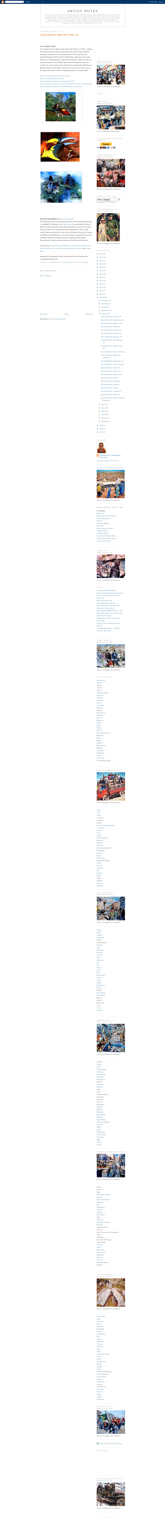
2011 (101, 294)
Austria (99, 703)
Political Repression (104, 518)
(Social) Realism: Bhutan (109, 378)
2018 (101, 274)
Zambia (99, 1396)
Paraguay (100, 1202)
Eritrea (99, 863)
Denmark (100, 840)
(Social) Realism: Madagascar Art (112, 320)
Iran (98, 962)
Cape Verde (101, 758)
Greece (99, 932)
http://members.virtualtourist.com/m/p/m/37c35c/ (57, 81)
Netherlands (101, 1132)
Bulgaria (100, 743)
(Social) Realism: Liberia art (110, 371)
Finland (99, 873)
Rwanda (99, 1224)
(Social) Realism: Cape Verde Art (112, 364)
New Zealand (101, 1134)
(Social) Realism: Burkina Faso (111, 374)
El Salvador (101, 858)
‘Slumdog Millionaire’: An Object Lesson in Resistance (108, 629)
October (104, 307)
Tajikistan (100, 1341)
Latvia (99, 1008)
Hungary (100, 952)
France (99, 875)
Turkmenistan (101, 1361)
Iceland (99, 955)
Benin (99, 725)
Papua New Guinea (103, 1199)
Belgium (100, 720)
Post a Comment (45, 275)
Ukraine (99, 1369)
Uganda (99, 1366)
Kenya (99, 987)
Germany (100, 885)
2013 (101, 287)
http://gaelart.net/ (65, 224)
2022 (101, 260)
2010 (101, 297)
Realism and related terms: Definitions (110, 593)
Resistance (100, 513)
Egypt (99, 855)
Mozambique (101, 1119)
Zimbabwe (100, 1399)
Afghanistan (101, 680)
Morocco (100, 1117)
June (103, 408)
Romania (100, 1219)
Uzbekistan (101, 1381)
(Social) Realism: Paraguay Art (111, 336)
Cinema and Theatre (104, 541)
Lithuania (100, 1072)
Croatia (99, 830)
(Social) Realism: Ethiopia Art (111, 333)
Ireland (99, 967)
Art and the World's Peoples (106, 590)
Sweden (99, 1331)
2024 (101, 254)
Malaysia (100, 1084)
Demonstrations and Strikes (106, 516)
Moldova (100, 1107)
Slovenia (100, 1260)
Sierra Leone (101, 1252)
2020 (101, 267)
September (105, 310)
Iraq (98, 965)
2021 (101, 264)
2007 (101, 432)
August (104, 314)
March (103, 418)
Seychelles (100, 1250)
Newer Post (44, 314)
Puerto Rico (101, 1214)
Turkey (99, 1359)
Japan (99, 980)
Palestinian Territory (104, 1194)
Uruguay (100, 1379)
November (105, 303)
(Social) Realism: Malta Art (110, 326)
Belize (99, 723)
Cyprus (99, 835)
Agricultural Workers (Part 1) (107, 536)
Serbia (99, 1247)
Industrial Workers (103, 523)
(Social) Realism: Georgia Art (111, 330)
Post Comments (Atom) (58, 319)
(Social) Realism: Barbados (110, 384)
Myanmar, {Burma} (103, 1122)
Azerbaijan (100, 705)
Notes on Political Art (104, 600)
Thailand (100, 1346)
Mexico (99, 1102)
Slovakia (100, 1257)
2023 (101, 257)
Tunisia (99, 1356)
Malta (99, 1092)
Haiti (98, 947)
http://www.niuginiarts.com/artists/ (52, 78)
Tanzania (100, 1344)
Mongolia (100, 1112)
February (104, 421)
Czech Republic (102, 838)
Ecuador (99, 853)
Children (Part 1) (102, 531)
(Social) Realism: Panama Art (111, 316)
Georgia (99, 883)
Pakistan (100, 1189)
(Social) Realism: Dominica (110, 394)
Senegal (99, 1245)
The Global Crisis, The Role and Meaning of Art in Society (108, 606)
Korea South (101, 995)
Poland (99, 1209)
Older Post (89, 314)
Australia (100, 700)
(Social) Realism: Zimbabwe (111, 381)
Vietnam (100, 1391)
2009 (101, 425)
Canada (99, 755)
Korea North (101, 993)
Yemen (99, 1394)
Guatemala (100, 937)
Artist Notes (82, 11)
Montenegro (101, 1114)
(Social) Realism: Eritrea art (110, 367)
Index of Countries (66, 219)
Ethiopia (100, 868)
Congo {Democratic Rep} (106, 825)
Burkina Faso (101, 745)
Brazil (99, 738)
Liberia (99, 1064)
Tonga (99, 1351)
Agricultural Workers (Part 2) (107, 538)
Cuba (98, 833)
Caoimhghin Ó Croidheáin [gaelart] (110, 456)
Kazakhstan (101, 985)
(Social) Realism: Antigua (110, 388)
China (99, 815)
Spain (99, 1319)
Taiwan (99, 1339)
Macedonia (101, 1077)
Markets (99, 521)
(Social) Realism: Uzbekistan (111, 391)
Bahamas (100, 708)
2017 (101, 277)
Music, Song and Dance (105, 528)
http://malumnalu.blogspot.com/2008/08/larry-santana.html (61, 86)
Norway (99, 1144)
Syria (98, 1336)
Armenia (100, 698)
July (103, 404)
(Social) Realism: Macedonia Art (112, 361)
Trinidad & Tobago (103, 1354)
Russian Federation (103, 1222)
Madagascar (101, 1079)
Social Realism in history (73, 248)
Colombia (100, 818)
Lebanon (100, 1010)
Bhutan (99, 728)
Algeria (99, 685)
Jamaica (99, 977)
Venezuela (100, 1389)
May (103, 411)
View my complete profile (108, 461)
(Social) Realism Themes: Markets (113, 352)
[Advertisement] (59, 294)
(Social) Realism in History (106, 603)
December (105, 300)
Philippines (101, 1207)
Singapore (100, 1255)
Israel (98, 970)
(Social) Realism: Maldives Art (111, 323)
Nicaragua (100, 1137)
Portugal (100, 1212)
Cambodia (100, 750)
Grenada (99, 935)
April (103, 414)
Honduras (100, 950)
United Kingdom (102, 1374)
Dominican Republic (104, 848)
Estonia (99, 865)
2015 (101, 284)
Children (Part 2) (102, 533)
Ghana (99, 930)
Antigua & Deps (102, 692)
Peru (98, 1204)
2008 (101, 429)
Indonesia (100, 960)
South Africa (101, 1316)
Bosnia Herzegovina (104, 733)
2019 (101, 270)
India (98, 957)
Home (67, 314)
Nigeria (99, 1142)
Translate (113, 202)
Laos (98, 1005)
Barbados (100, 715)
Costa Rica (100, 828)
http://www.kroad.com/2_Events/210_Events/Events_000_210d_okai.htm (66, 84)
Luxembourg (101, 1074)
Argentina (100, 695)
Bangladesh (101, 713)
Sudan (99, 1324)
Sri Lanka (100, 1321)
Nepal (99, 1129)
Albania (99, 682)
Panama (99, 1197)
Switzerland (101, 1334)
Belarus (99, 718)
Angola (99, 690)
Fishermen (100, 526)
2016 (101, 280)
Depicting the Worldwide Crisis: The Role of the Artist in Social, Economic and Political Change (110, 613)
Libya (99, 1067)
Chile (99, 812)
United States (101, 1376)
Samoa (99, 1234)
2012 (101, 290)
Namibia (100, 1124)
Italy (98, 972)
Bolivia (99, 730)
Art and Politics (58, 248)
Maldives (100, 1087)
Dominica (100, 845)
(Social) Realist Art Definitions (60, 245)
